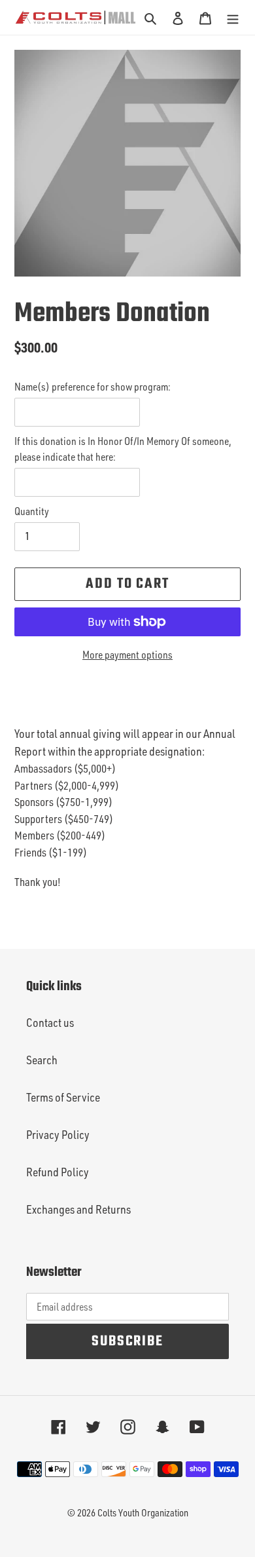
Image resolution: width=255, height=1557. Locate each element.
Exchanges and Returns (78, 1209)
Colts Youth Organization (142, 1513)
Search (42, 1059)
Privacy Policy (58, 1134)
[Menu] (232, 17)
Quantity (31, 511)
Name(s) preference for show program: (92, 386)
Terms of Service (63, 1097)
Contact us (50, 1022)
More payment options (127, 654)
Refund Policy (57, 1171)
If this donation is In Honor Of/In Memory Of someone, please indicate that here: (122, 448)
